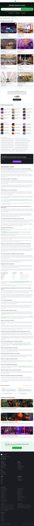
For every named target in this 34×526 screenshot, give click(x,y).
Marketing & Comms (3, 474)
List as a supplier (20, 480)
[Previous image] (1, 28)
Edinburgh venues (3, 506)
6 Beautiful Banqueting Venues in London (7, 313)
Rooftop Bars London (19, 492)
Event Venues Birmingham (20, 507)
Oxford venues (2, 510)
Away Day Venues (3, 493)
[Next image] (16, 28)
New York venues (3, 513)
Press (1, 481)
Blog (1, 478)
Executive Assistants (3, 473)
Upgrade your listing (20, 479)
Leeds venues (10, 506)
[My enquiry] (32, 1)
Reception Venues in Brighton (24, 199)
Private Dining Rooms (3, 492)
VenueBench (2, 479)
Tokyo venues (2, 517)
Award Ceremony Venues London (21, 497)
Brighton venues (11, 507)
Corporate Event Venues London (20, 496)
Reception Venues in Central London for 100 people (11, 232)
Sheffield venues (6, 510)
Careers (2, 480)
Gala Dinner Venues (3, 497)
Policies (2, 483)
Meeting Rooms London (20, 493)
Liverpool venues (7, 507)
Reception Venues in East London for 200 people (17, 282)
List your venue (19, 478)
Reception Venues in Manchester (14, 199)
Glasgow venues (2, 507)
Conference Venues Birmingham (27, 506)
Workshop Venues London (20, 500)
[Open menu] (1, 1)
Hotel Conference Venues (20, 488)
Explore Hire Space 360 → (17, 447)
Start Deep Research (17, 161)
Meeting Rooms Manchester (20, 506)
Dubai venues (2, 516)
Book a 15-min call (17, 99)
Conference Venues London (4, 488)
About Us (2, 477)
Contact (2, 482)
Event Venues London (3, 496)
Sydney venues (2, 520)
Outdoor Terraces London (3, 501)
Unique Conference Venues (4, 500)
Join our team (19, 477)
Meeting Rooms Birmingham (27, 507)
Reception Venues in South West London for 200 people (21, 281)
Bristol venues (7, 506)
